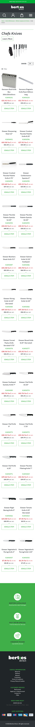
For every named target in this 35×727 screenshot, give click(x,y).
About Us (17, 671)
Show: (24, 63)
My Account (17, 689)
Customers (17, 677)
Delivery (17, 673)
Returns (17, 675)
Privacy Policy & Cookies (17, 681)
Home (3, 21)
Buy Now (9, 94)
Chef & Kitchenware (10, 21)
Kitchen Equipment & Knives (23, 21)
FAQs (17, 695)
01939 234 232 (22, 1)
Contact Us (17, 693)
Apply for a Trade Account (17, 691)
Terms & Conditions (17, 679)
